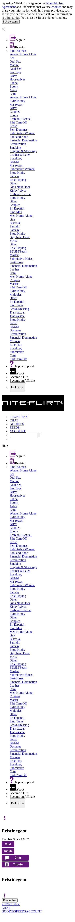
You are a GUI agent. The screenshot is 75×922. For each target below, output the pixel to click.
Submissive (17, 352)
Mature (14, 65)
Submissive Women (22, 133)
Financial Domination (23, 140)
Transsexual (17, 312)
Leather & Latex (20, 154)
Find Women (18, 50)
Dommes (15, 330)
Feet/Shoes (16, 262)
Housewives (17, 79)
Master (14, 283)
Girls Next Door (20, 187)
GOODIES (9, 911)
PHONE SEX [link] (19, 416)
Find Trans (16, 305)
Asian (13, 90)
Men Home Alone (21, 215)
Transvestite (17, 316)
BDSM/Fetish (18, 251)
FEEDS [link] (15, 427)
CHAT (6, 907)
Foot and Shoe (19, 136)
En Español (17, 208)
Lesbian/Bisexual (20, 119)
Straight (14, 226)
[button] (37, 29)
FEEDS (21, 911)
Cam (13, 93)
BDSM (14, 162)
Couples (15, 111)
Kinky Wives (18, 190)
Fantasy (14, 176)
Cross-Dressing (19, 309)
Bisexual (15, 222)
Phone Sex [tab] (9, 900)
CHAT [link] (14, 420)
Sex (12, 58)
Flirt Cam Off (18, 122)
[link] (37, 25)
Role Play (16, 344)
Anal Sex (15, 68)
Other (13, 183)
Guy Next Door (20, 237)
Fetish (13, 126)
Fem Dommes (18, 129)
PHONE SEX (11, 904)
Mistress (15, 341)
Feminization (18, 144)
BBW (13, 75)
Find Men (16, 212)
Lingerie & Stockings (23, 151)
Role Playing (18, 179)
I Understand (10, 21)
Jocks (13, 240)
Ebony (14, 86)
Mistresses (16, 104)
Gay (12, 219)
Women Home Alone (23, 54)
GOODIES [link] (17, 424)
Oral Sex (15, 61)
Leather (14, 269)
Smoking (15, 147)
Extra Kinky (17, 101)
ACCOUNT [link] (18, 431)
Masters (14, 255)
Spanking (16, 158)
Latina (14, 83)
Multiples (15, 294)
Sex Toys (15, 72)
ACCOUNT (34, 911)
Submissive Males (21, 258)
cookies (56, 7)
